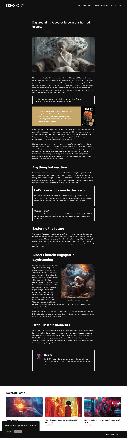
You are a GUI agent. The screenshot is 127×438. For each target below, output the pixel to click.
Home (107, 434)
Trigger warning (12, 420)
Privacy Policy (116, 434)
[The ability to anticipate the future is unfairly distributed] (63, 407)
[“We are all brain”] (63, 214)
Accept (9, 431)
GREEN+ (97, 5)
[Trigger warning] (24, 407)
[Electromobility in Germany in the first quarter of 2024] (102, 407)
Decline (18, 431)
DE (111, 5)
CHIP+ (84, 5)
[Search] (120, 5)
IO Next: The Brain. (61, 111)
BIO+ (79, 5)
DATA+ (90, 5)
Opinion (48, 32)
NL (115, 5)
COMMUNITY (105, 5)
